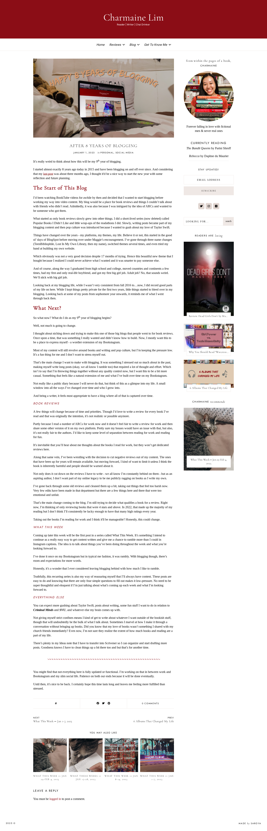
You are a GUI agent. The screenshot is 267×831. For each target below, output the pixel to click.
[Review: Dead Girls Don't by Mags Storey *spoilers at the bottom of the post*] (209, 279)
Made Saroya (250, 823)
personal (107, 152)
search (228, 221)
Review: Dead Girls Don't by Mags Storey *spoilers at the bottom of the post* (210, 316)
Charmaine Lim (133, 17)
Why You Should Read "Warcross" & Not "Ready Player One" (210, 352)
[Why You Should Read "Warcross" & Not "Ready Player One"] (209, 338)
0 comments (150, 703)
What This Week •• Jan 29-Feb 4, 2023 (209, 461)
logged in (55, 799)
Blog (132, 45)
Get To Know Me (155, 45)
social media (125, 152)
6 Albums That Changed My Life (209, 388)
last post (48, 173)
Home (100, 45)
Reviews (115, 45)
